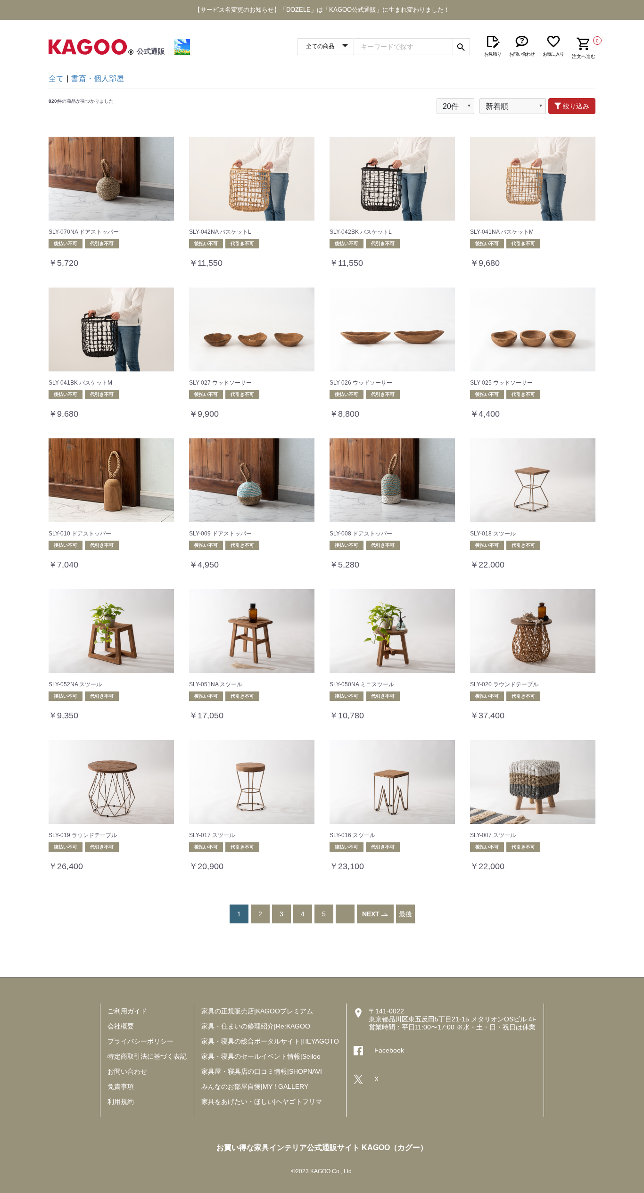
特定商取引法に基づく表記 (147, 1056)
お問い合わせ (127, 1071)
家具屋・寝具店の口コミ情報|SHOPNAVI (261, 1071)
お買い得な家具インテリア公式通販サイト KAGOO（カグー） (322, 1148)
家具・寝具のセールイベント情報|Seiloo (261, 1056)
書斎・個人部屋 (97, 78)
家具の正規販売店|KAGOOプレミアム (257, 1011)
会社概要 (120, 1026)
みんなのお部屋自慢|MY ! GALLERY (254, 1086)
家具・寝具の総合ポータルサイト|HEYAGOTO (270, 1041)
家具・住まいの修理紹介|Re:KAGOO (255, 1026)
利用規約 (120, 1101)
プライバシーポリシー (140, 1041)
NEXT (371, 914)
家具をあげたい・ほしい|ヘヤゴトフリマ (261, 1101)
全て (56, 78)
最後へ (405, 923)
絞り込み (575, 106)
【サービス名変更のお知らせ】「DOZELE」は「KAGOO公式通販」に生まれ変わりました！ (322, 9)
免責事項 (120, 1086)
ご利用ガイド (127, 1011)
